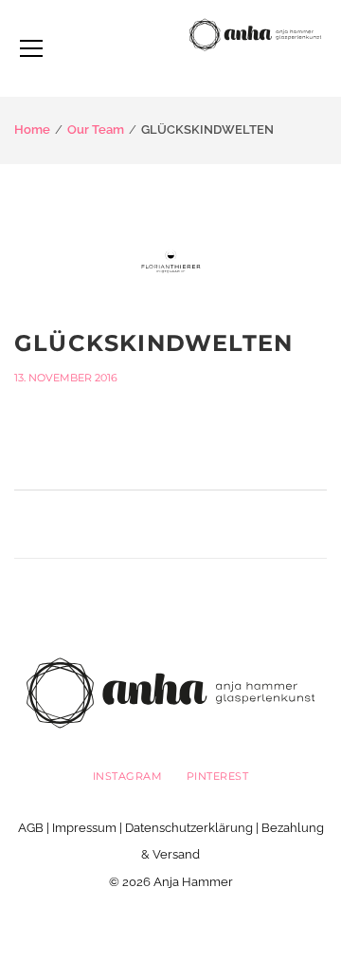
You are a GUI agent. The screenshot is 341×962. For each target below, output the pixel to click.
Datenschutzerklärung (189, 828)
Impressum (84, 828)
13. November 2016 (65, 377)
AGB (31, 828)
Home (32, 129)
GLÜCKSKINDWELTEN (153, 343)
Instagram (128, 776)
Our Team (95, 129)
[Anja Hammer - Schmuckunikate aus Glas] (255, 34)
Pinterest (218, 776)
